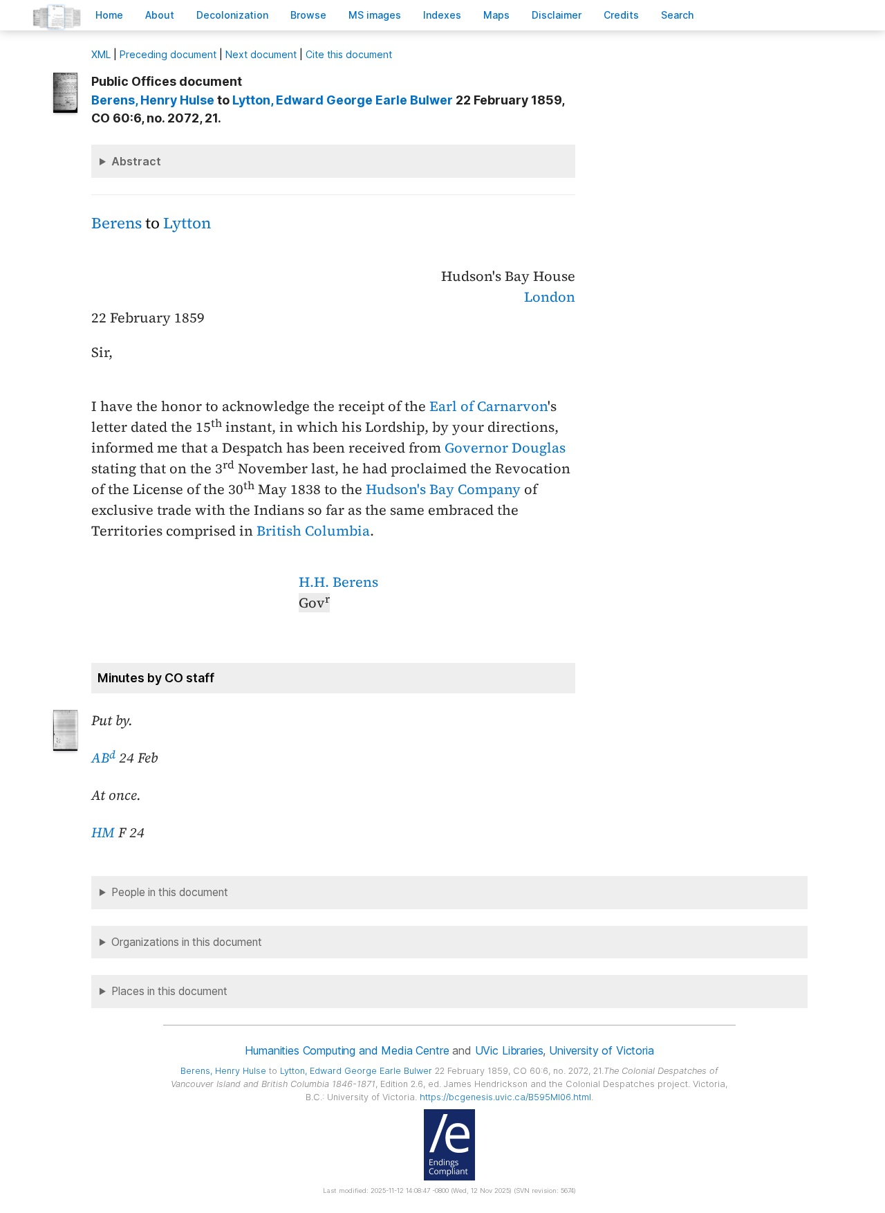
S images (374, 15)
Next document (261, 54)
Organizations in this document (186, 942)
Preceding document (168, 54)
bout (159, 15)
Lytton (187, 223)
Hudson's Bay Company (443, 489)
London (549, 297)
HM (103, 832)
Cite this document (349, 54)
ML (101, 54)
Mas (496, 15)
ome (109, 15)
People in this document (169, 892)
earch (677, 15)
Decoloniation (232, 15)
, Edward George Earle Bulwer (342, 100)
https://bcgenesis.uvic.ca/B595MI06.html (505, 1097)
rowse (308, 15)
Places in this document (169, 991)
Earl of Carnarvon (488, 406)
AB (103, 757)
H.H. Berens (338, 582)
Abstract (136, 161)
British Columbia (313, 530)
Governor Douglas (505, 447)
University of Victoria (601, 1050)
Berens (116, 223)
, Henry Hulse (152, 100)
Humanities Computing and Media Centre (347, 1050)
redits (621, 15)
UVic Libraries (509, 1050)
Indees (442, 15)
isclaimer (556, 15)
